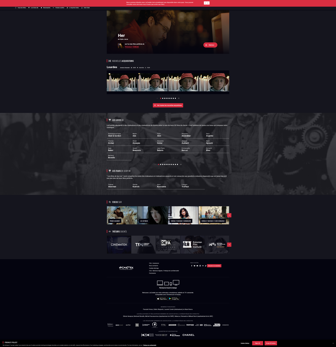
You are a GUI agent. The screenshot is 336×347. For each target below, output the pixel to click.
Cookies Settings (245, 343)
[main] (168, 343)
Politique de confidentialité (149, 345)
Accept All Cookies (271, 343)
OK (208, 3)
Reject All (257, 343)
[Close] (333, 343)
